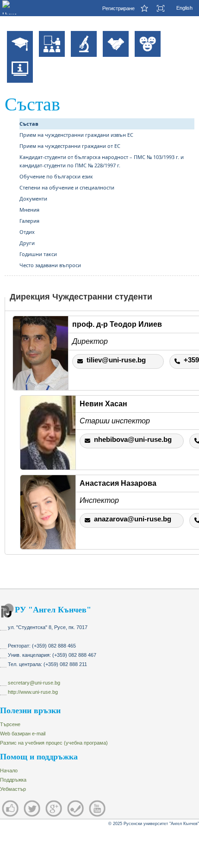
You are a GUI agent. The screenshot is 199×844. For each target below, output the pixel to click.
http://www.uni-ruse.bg (33, 692)
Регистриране (118, 8)
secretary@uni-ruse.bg (34, 682)
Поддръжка (13, 780)
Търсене (10, 724)
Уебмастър (13, 789)
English (184, 8)
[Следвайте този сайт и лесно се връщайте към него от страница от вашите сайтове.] (145, 8)
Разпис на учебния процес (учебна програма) (54, 743)
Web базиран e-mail (22, 733)
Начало (9, 770)
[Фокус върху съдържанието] (164, 8)
